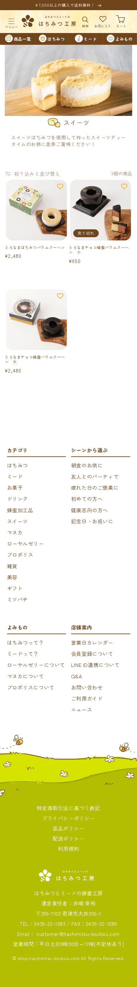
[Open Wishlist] (103, 21)
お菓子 (15, 487)
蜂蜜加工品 (20, 510)
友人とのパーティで (95, 476)
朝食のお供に (87, 465)
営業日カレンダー (92, 642)
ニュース (81, 709)
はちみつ (17, 465)
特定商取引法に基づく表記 (68, 808)
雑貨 (12, 566)
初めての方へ (87, 498)
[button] (11, 21)
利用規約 (68, 848)
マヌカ (15, 532)
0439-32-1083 (49, 923)
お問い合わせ (87, 687)
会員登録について (92, 653)
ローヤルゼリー (25, 543)
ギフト (15, 588)
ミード (15, 476)
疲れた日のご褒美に (95, 487)
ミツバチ (17, 599)
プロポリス (20, 554)
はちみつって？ (25, 642)
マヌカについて (25, 676)
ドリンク (17, 498)
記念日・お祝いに (92, 521)
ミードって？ (23, 653)
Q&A (76, 676)
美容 (12, 577)
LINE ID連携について (95, 664)
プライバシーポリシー (68, 818)
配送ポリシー (68, 838)
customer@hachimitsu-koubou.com (78, 933)
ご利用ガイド (87, 698)
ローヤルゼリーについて (36, 664)
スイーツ (17, 521)
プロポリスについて (30, 687)
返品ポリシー (68, 828)
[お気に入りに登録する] (60, 186)
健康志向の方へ (89, 510)
